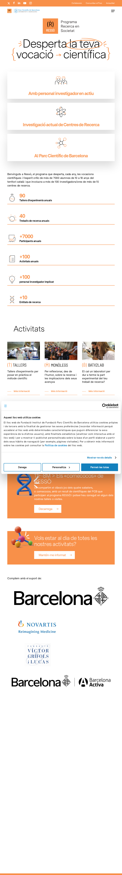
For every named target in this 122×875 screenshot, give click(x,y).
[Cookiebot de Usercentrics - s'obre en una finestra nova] (104, 406)
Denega (22, 467)
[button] (113, 11)
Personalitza (59, 467)
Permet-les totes (99, 467)
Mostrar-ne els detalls (99, 457)
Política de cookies (56, 445)
